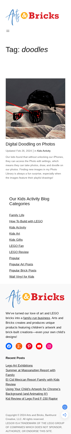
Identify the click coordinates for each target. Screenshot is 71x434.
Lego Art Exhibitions (19, 365)
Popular (14, 258)
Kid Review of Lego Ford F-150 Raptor (32, 398)
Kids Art (14, 233)
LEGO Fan (16, 246)
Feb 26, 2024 (24, 150)
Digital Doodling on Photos (30, 144)
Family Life (16, 215)
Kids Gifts (16, 239)
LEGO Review (19, 252)
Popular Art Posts (21, 264)
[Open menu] (8, 31)
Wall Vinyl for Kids (21, 276)
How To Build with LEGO (26, 221)
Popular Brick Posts (22, 270)
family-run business (36, 318)
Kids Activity (44, 150)
